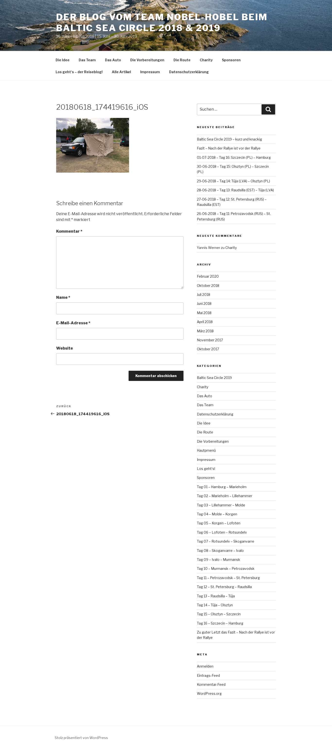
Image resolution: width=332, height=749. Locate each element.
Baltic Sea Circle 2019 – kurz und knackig (229, 139)
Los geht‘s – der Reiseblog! (79, 72)
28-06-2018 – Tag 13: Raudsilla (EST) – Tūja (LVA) (235, 190)
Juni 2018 (204, 303)
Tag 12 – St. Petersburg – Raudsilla (224, 587)
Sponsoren (231, 60)
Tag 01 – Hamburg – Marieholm (221, 487)
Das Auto (113, 60)
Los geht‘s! (206, 469)
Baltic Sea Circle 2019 (214, 378)
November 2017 (210, 340)
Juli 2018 (203, 294)
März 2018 (205, 331)
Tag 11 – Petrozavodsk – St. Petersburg (228, 578)
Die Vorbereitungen (147, 60)
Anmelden (205, 666)
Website (64, 348)
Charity (206, 60)
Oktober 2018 (208, 285)
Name (63, 297)
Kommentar (69, 231)
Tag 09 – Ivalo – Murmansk (218, 559)
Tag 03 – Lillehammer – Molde (221, 505)
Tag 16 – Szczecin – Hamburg (220, 623)
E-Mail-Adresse (73, 323)
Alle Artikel (121, 72)
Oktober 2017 (208, 349)
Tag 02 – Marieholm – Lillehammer (224, 496)
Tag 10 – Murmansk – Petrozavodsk (225, 568)
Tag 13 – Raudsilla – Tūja (216, 596)
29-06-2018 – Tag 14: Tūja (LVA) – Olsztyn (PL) (233, 181)
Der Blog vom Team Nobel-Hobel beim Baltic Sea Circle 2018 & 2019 (162, 22)
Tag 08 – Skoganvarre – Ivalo (220, 550)
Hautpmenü (206, 450)
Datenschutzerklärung (189, 72)
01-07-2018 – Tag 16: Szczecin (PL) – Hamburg (234, 157)
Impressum (150, 72)
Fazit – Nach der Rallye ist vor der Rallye (229, 148)
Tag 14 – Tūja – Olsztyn (215, 605)
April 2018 (205, 322)
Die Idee (63, 60)
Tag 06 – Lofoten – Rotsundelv (222, 532)
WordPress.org (209, 693)
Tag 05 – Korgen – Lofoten (218, 523)
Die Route (182, 60)
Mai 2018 (204, 313)
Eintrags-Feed (208, 675)
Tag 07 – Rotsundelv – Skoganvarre (225, 541)
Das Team (87, 60)
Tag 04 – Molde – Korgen (217, 514)
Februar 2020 (208, 276)
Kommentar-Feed (211, 684)
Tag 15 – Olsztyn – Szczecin (219, 614)
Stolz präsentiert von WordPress (81, 738)
